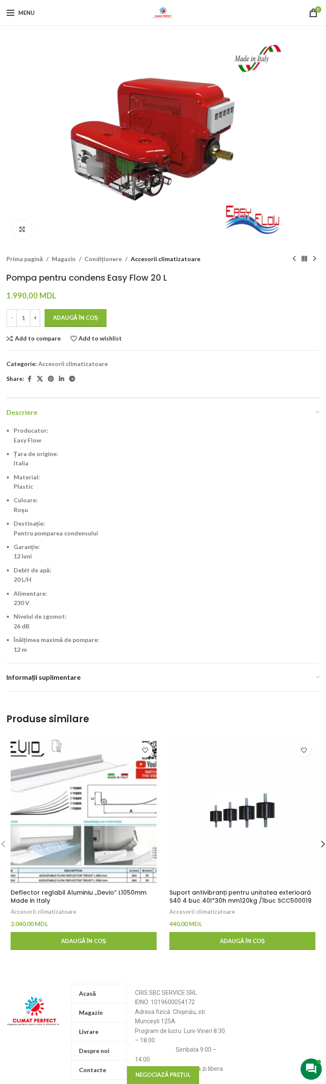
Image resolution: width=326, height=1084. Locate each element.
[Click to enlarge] (22, 229)
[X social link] (39, 379)
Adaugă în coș (75, 317)
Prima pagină (24, 258)
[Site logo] (163, 12)
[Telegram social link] (72, 379)
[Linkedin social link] (61, 379)
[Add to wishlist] (145, 750)
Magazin (64, 258)
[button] (84, 941)
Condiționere (103, 258)
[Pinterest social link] (50, 379)
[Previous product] (294, 259)
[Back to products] (304, 259)
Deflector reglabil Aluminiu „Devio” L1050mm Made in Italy (78, 896)
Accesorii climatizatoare (165, 258)
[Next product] (314, 259)
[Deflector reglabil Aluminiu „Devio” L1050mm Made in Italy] (84, 811)
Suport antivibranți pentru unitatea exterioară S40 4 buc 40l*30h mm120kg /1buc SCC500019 (240, 896)
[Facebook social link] (29, 379)
